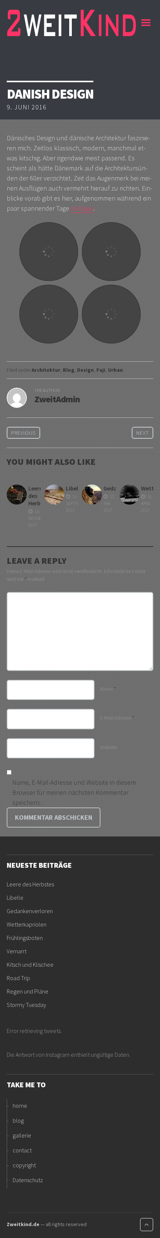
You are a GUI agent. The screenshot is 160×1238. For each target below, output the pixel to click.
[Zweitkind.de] (72, 22)
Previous (23, 432)
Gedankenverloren (30, 911)
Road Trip (18, 978)
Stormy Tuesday (26, 1004)
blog (18, 1120)
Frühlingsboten (25, 937)
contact (22, 1150)
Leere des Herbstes (30, 884)
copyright (24, 1165)
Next (142, 432)
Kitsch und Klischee (30, 964)
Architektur (46, 370)
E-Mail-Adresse (117, 717)
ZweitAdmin (57, 399)
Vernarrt (16, 951)
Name (108, 688)
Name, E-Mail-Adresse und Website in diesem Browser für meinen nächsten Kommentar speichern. (74, 792)
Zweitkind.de (23, 1224)
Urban (115, 370)
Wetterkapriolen (27, 924)
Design (85, 370)
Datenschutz (28, 1180)
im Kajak (82, 208)
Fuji (100, 370)
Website (108, 747)
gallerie (22, 1135)
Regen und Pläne (27, 991)
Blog (68, 370)
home (20, 1105)
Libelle (74, 488)
